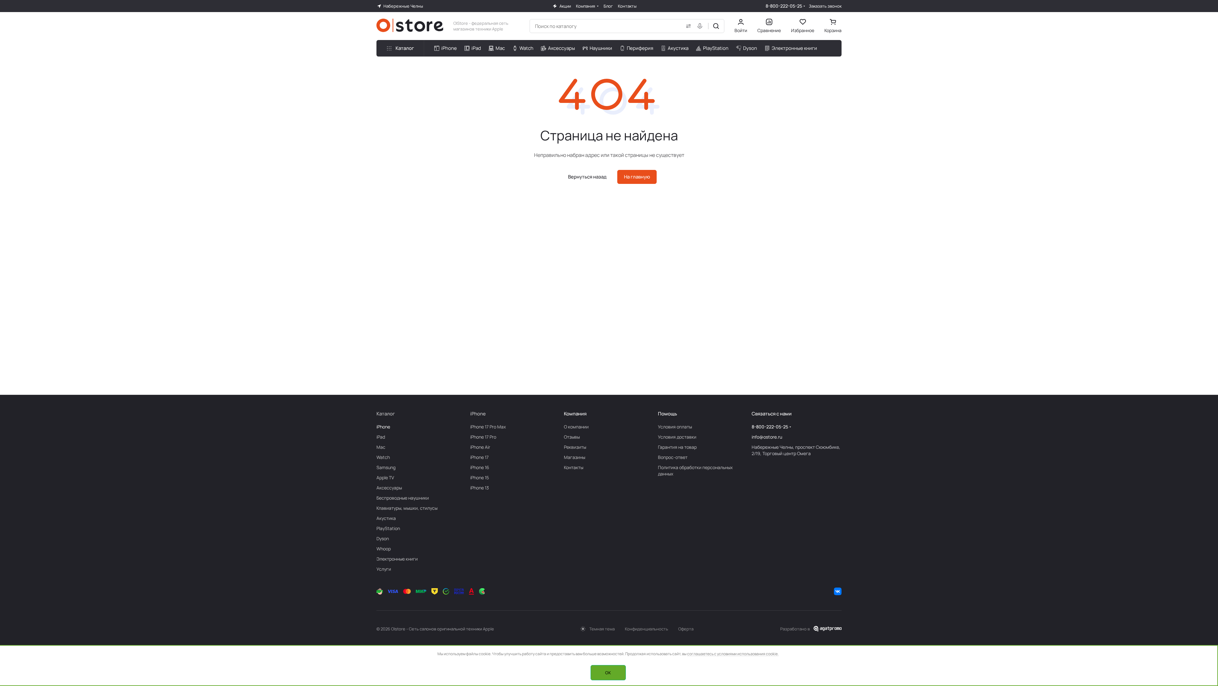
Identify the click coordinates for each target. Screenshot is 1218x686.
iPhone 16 (479, 467)
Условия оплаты (675, 427)
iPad (380, 437)
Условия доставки (677, 437)
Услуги (383, 569)
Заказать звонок (825, 6)
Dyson (382, 538)
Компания (575, 413)
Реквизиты (575, 447)
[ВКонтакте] (838, 591)
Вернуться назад (587, 176)
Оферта (686, 629)
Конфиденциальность (646, 629)
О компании (576, 427)
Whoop (383, 549)
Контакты (573, 467)
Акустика (386, 518)
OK (608, 673)
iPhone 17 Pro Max (488, 427)
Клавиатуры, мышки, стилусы (406, 508)
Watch (383, 457)
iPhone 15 (479, 477)
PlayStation (388, 528)
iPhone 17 (479, 457)
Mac (380, 447)
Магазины (574, 457)
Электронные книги (397, 559)
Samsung (386, 467)
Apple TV (385, 477)
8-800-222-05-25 (784, 6)
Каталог (385, 413)
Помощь (667, 413)
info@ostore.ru (767, 437)
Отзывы (572, 437)
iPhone (383, 427)
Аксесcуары (389, 488)
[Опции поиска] (687, 26)
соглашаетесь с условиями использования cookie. (733, 653)
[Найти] (716, 26)
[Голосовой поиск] (701, 26)
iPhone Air (480, 447)
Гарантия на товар (677, 447)
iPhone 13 (479, 488)
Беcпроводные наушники (402, 498)
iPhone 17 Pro (483, 437)
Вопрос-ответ (672, 457)
